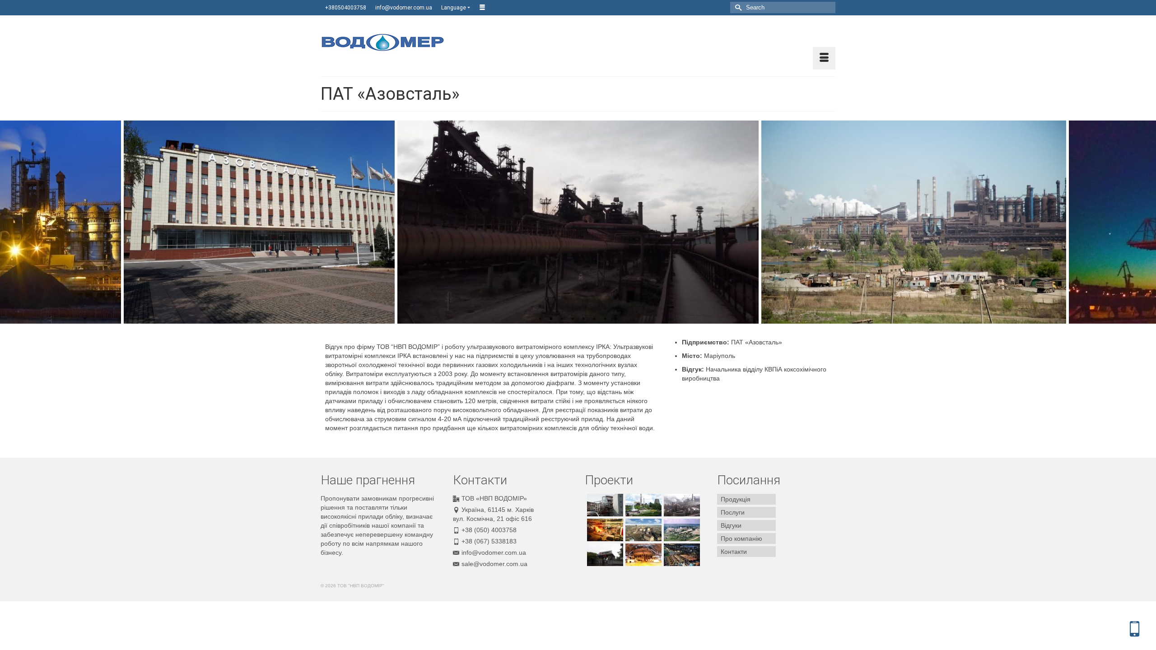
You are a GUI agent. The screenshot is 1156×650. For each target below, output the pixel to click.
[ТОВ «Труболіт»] (604, 530)
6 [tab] (594, 319)
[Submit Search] (737, 7)
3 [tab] (561, 319)
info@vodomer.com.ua (493, 552)
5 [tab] (583, 319)
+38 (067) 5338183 (489, 541)
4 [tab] (572, 319)
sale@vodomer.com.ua (494, 563)
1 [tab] (540, 319)
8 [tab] (615, 319)
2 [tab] (550, 319)
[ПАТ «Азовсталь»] (642, 530)
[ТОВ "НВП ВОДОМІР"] (402, 42)
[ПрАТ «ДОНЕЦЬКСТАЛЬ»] (642, 505)
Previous (12, 222)
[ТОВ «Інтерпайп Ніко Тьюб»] (681, 554)
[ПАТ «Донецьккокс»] (681, 505)
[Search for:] (782, 7)
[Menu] (824, 58)
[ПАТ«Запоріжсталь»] (642, 554)
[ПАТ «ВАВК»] (681, 530)
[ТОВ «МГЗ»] (604, 505)
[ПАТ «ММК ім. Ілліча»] (604, 554)
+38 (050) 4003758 (489, 530)
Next (1143, 222)
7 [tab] (605, 319)
